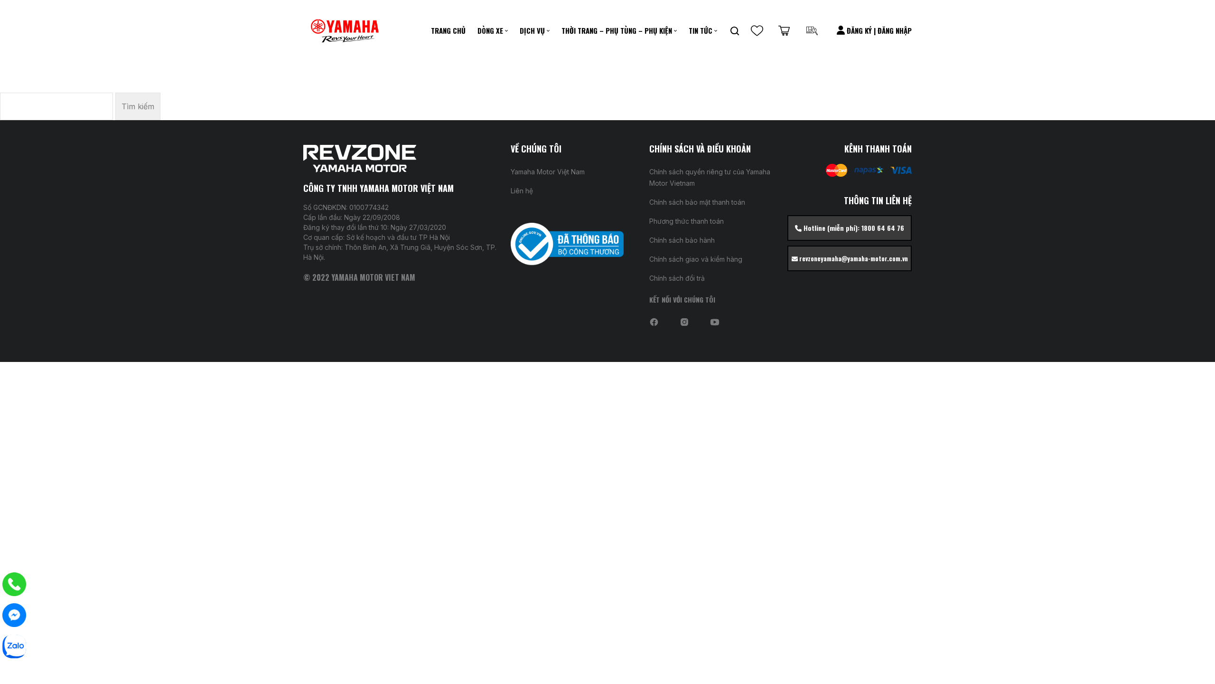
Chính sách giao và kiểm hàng (695, 259)
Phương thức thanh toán (686, 221)
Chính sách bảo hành (682, 240)
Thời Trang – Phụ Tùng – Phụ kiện (616, 30)
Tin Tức (700, 30)
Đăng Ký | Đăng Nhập (878, 30)
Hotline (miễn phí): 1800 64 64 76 (853, 228)
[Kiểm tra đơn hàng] (812, 31)
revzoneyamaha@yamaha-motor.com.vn (853, 258)
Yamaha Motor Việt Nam (548, 172)
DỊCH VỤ (532, 30)
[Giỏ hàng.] (784, 31)
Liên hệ (522, 191)
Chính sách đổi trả (677, 278)
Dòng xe (490, 30)
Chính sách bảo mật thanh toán (697, 202)
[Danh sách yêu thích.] (757, 30)
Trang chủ (448, 30)
